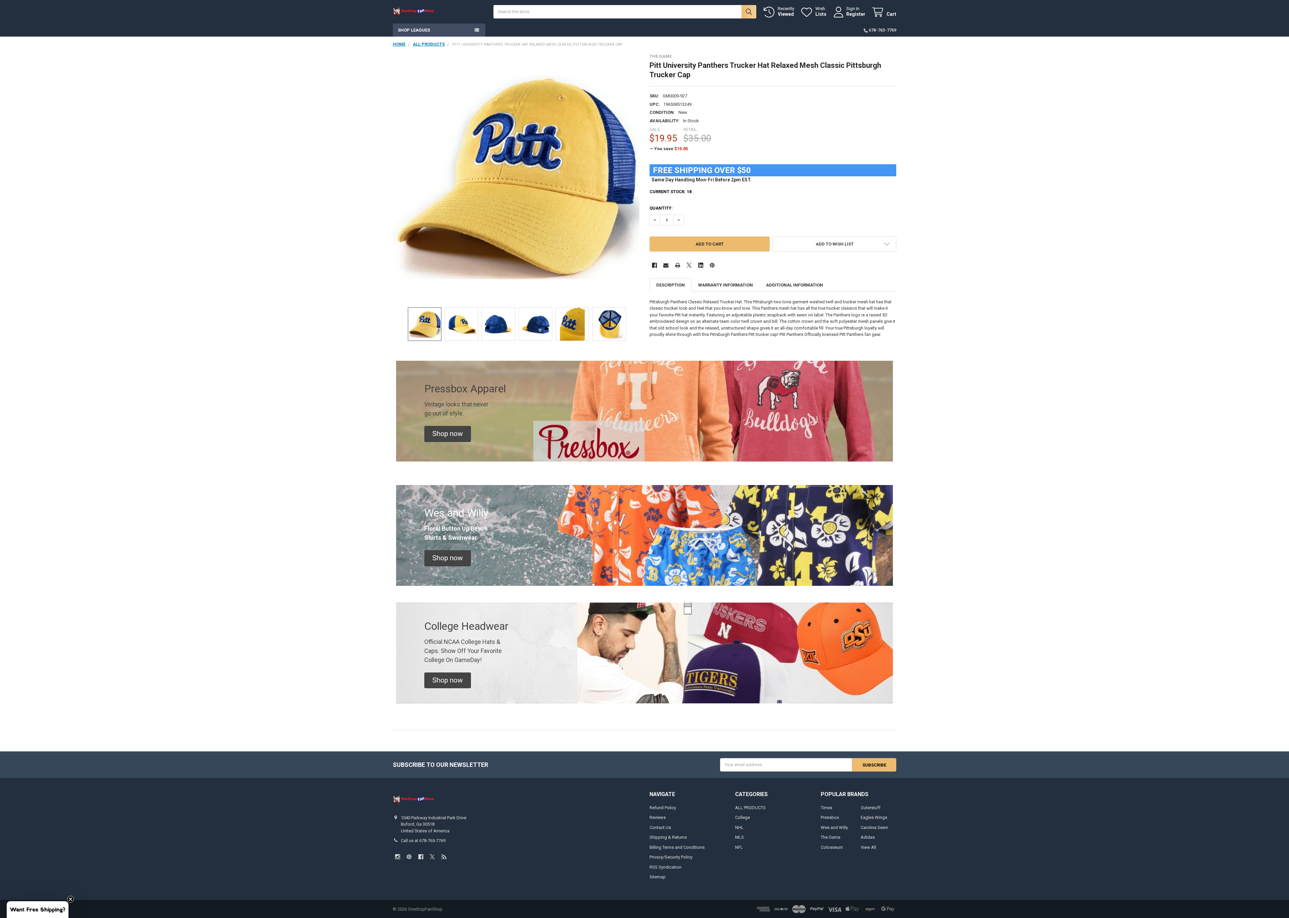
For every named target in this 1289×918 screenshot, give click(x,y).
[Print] (677, 265)
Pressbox (830, 817)
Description (670, 285)
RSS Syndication (665, 867)
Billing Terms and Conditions (677, 847)
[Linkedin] (701, 265)
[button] (834, 244)
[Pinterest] (712, 265)
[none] (516, 177)
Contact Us (660, 827)
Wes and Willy (834, 827)
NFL (739, 847)
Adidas (868, 837)
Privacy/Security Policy (671, 857)
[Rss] (444, 857)
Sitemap (658, 876)
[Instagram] (397, 857)
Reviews (658, 817)
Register (855, 14)
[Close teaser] (70, 899)
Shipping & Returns (668, 837)
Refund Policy (663, 807)
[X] (689, 265)
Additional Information (794, 285)
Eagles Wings (874, 817)
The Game (830, 837)
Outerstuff (870, 807)
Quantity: (661, 208)
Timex (826, 807)
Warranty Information (725, 285)
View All (868, 847)
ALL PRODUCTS (750, 807)
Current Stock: (670, 191)
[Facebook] (654, 265)
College (742, 817)
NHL (739, 827)
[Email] (666, 265)
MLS (739, 837)
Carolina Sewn (874, 827)
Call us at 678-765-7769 (423, 840)
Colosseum (832, 847)
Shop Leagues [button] (414, 30)
